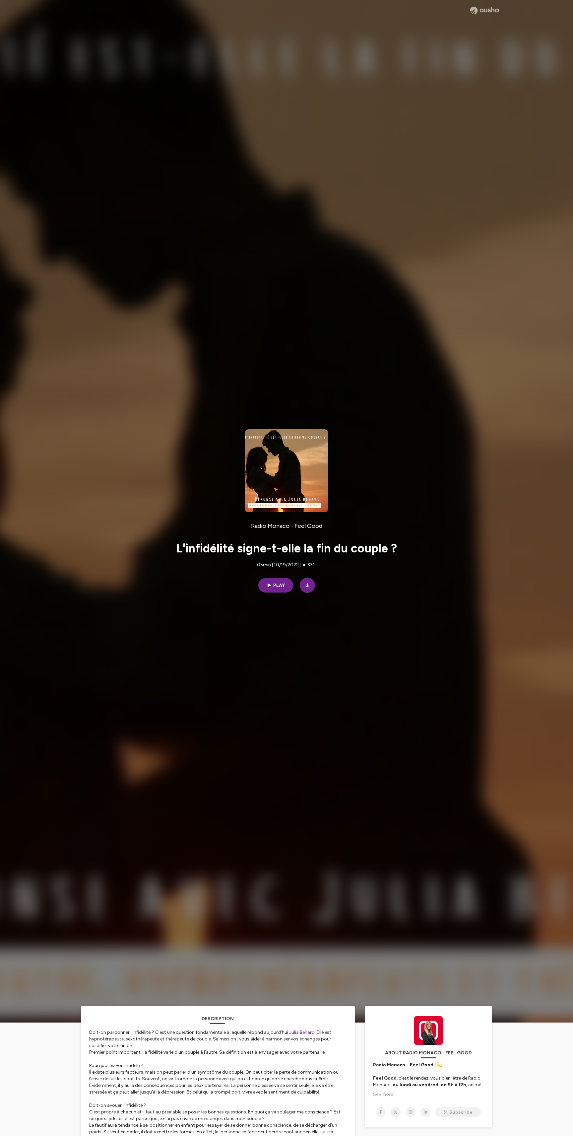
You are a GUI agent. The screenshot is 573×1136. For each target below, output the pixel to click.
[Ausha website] (484, 11)
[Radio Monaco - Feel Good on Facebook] (381, 1112)
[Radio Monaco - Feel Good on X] (396, 1112)
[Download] (307, 585)
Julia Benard (302, 1032)
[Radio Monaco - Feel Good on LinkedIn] (425, 1112)
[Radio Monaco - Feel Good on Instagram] (410, 1112)
